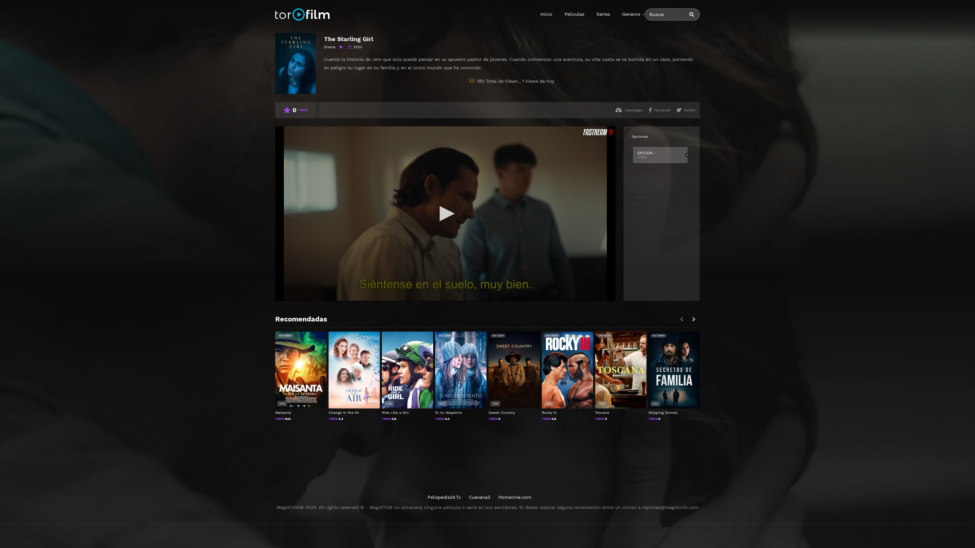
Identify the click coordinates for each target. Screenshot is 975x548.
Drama (329, 47)
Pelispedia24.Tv (444, 497)
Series (603, 14)
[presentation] (694, 319)
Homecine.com (514, 497)
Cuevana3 (479, 497)
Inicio (546, 14)
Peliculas (574, 14)
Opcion (646, 154)
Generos (631, 14)
